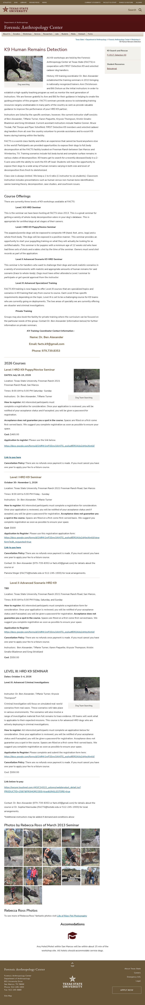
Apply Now (126, 990)
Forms (90, 34)
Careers (137, 973)
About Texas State (133, 969)
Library (23, 2)
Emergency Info (134, 977)
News (44, 2)
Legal (138, 981)
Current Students (93, 2)
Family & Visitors (126, 2)
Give (16, 2)
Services (37, 34)
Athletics (7, 2)
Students (64, 34)
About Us (6, 34)
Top (72, 966)
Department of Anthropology (16, 22)
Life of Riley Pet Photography (72, 915)
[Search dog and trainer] (13, 838)
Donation (16, 34)
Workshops (27, 34)
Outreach (81, 34)
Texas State (80, 40)
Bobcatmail (112, 68)
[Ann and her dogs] (90, 876)
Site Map (8, 996)
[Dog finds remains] (33, 876)
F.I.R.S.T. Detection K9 (116, 55)
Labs (57, 34)
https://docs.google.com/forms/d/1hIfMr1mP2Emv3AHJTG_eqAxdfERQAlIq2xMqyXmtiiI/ (49, 445)
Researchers (47, 34)
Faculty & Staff (109, 2)
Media (73, 34)
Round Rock (34, 2)
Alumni (139, 2)
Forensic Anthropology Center (33, 27)
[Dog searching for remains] (33, 838)
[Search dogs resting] (71, 876)
